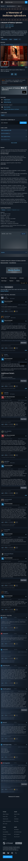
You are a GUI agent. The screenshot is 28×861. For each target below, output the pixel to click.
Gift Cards (5, 823)
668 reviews (6, 355)
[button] (3, 6)
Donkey (6, 354)
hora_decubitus (7, 431)
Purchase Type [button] (13, 278)
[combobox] (15, 2)
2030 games (6, 317)
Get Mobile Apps (7, 856)
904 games (6, 462)
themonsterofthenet (8, 553)
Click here (15, 81)
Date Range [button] (3, 280)
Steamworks (5, 818)
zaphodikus (6, 461)
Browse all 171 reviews (14, 796)
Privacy (4, 829)
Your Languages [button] (8, 287)
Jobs (15, 816)
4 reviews (6, 531)
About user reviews (4, 262)
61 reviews (6, 555)
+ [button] (19, 39)
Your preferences (12, 262)
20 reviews (6, 500)
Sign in (2, 69)
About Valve (16, 814)
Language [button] (21, 278)
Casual (15, 39)
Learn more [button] (23, 122)
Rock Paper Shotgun (5, 153)
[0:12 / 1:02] (14, 53)
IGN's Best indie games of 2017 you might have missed (12, 160)
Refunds (4, 839)
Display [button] (17, 280)
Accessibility (5, 831)
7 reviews (6, 432)
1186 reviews (13, 317)
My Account (17, 836)
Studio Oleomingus (9, 24)
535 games (6, 394)
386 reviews (12, 462)
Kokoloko (6, 392)
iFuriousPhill (7, 529)
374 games (6, 298)
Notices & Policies (7, 834)
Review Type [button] (4, 278)
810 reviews (12, 298)
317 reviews (12, 394)
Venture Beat (3, 164)
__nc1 (5, 297)
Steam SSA (5, 816)
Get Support (16, 834)
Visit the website (5, 133)
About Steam (6, 814)
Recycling (16, 821)
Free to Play (4, 39)
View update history (5, 136)
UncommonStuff (8, 499)
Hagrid (5, 591)
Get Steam (16, 829)
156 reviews (6, 593)
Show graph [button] (23, 283)
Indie (10, 39)
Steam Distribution (7, 821)
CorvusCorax (7, 316)
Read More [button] (23, 342)
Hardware (16, 818)
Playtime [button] (11, 280)
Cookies (4, 836)
